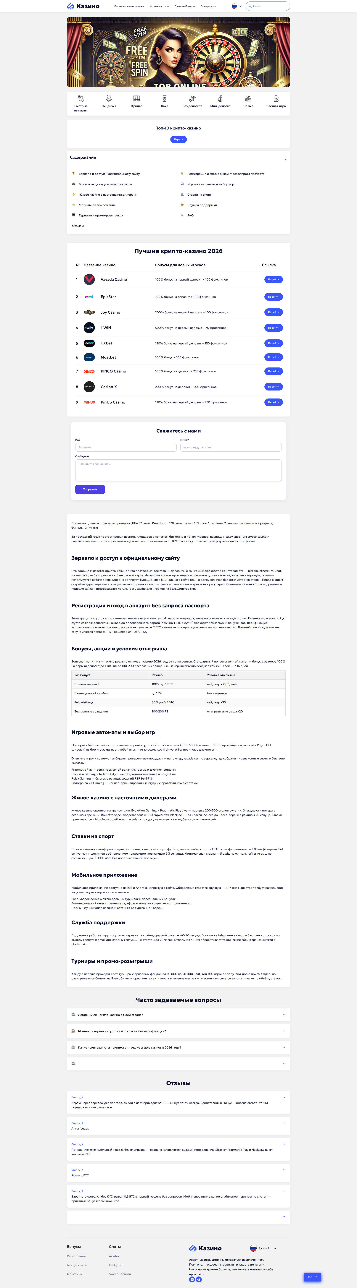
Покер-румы (208, 6)
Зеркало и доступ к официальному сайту (109, 174)
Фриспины (75, 1274)
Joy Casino (110, 312)
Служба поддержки (202, 205)
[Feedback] (178, 1216)
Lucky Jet (116, 1265)
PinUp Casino (113, 402)
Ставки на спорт (199, 194)
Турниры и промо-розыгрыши (101, 215)
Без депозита (77, 1265)
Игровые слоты (159, 6)
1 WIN (106, 327)
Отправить (90, 489)
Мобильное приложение (97, 205)
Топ (310, 1277)
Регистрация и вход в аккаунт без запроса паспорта (226, 174)
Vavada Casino (114, 279)
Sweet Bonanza (120, 1274)
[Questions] (178, 1064)
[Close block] (285, 159)
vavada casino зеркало (200, 758)
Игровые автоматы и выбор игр (210, 184)
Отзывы (78, 226)
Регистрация (76, 1256)
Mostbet (108, 357)
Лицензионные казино (129, 6)
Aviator (114, 1256)
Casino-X (109, 386)
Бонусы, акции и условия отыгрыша (105, 184)
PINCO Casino (113, 371)
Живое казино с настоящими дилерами (108, 194)
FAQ (190, 215)
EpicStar (108, 296)
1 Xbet (106, 343)
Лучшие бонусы (185, 6)
